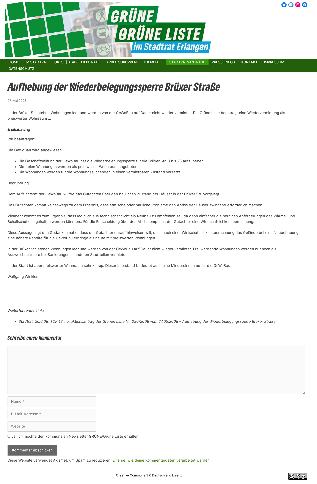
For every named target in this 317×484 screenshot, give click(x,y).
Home (14, 62)
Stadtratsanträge (187, 62)
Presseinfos (223, 62)
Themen (150, 62)
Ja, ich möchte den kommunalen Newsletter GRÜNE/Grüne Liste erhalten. (75, 436)
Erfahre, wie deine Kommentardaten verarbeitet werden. (162, 460)
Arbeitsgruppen (121, 62)
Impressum (274, 62)
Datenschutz (21, 68)
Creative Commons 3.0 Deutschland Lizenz (149, 475)
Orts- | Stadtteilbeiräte (77, 62)
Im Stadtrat (36, 62)
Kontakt (249, 62)
